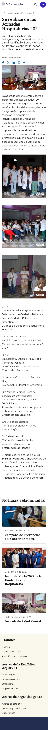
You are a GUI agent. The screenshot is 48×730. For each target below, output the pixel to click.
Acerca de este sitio (12, 704)
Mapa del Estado (10, 688)
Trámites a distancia (12, 651)
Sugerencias (8, 713)
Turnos (6, 647)
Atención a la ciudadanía (14, 656)
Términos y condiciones (14, 708)
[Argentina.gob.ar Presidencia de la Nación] (13, 4)
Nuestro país (8, 674)
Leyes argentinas (10, 679)
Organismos (8, 684)
